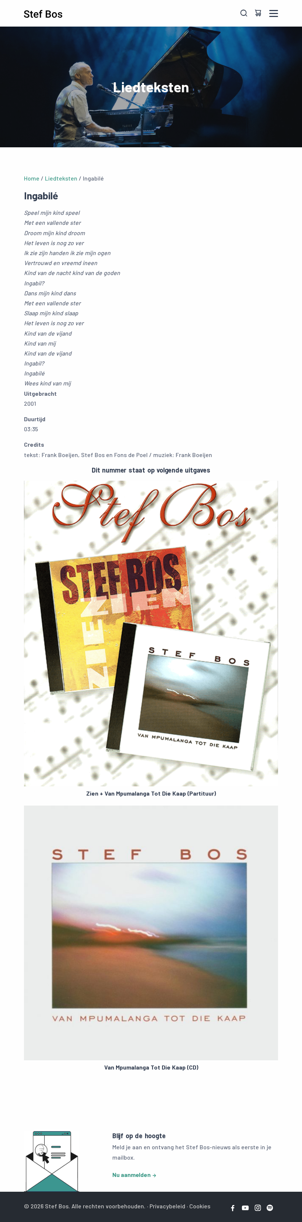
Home (31, 178)
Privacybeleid (167, 1205)
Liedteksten (61, 178)
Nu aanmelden (131, 1174)
